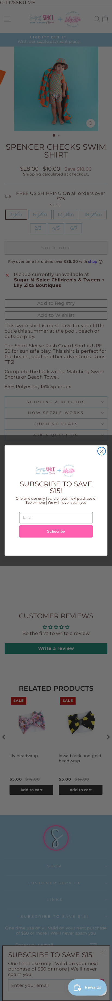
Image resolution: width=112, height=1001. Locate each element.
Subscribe (56, 531)
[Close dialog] (101, 451)
